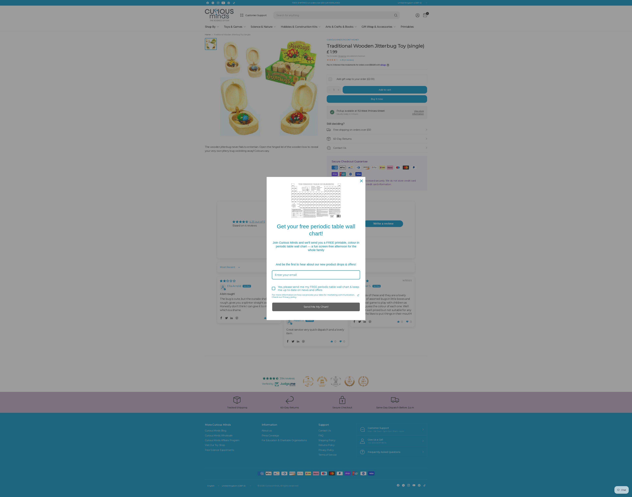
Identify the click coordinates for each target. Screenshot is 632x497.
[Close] (361, 181)
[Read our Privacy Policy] (358, 295)
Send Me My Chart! (316, 306)
